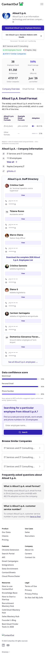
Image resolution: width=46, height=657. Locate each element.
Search (24, 432)
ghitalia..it (11, 171)
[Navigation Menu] (42, 4)
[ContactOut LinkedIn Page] (3, 645)
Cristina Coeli (17, 185)
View (23, 195)
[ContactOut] (13, 4)
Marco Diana (16, 235)
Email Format (28, 89)
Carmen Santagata (20, 313)
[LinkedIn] (13, 22)
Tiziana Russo (17, 211)
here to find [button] (35, 516)
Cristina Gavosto (18, 265)
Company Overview (11, 89)
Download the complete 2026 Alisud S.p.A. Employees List (23, 258)
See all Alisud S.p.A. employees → (23, 362)
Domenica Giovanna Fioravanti (25, 337)
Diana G (14, 289)
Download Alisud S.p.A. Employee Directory (23, 28)
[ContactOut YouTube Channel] (8, 645)
